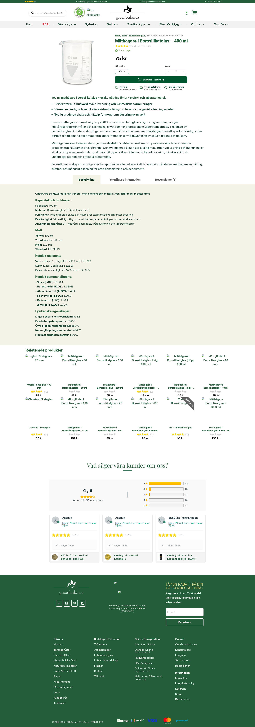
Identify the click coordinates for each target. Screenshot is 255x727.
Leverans (180, 688)
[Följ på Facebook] (59, 603)
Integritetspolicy (184, 683)
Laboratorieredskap (106, 660)
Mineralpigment (63, 687)
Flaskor (98, 666)
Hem (29, 24)
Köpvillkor (181, 678)
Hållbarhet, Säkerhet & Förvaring (148, 678)
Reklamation (182, 699)
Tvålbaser (60, 703)
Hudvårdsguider (144, 658)
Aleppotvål (60, 697)
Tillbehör (99, 676)
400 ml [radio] (122, 71)
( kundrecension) (142, 46)
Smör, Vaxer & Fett (65, 671)
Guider (196, 24)
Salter (57, 676)
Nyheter (91, 24)
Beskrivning (87, 179)
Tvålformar (100, 644)
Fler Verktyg (169, 24)
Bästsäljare (67, 24)
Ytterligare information (124, 179)
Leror (57, 692)
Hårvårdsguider (144, 663)
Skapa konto (182, 660)
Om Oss (220, 24)
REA (45, 24)
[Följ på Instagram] (67, 603)
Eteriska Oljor (62, 655)
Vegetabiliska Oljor (65, 660)
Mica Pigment (62, 682)
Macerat (58, 644)
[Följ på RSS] (82, 603)
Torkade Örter (62, 650)
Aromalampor (102, 650)
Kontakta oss (183, 650)
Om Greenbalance (186, 644)
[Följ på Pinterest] (74, 603)
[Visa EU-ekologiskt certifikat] (127, 597)
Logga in (180, 655)
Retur (178, 694)
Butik (111, 24)
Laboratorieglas (137, 35)
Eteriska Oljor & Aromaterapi (144, 651)
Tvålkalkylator (139, 24)
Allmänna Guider (145, 644)
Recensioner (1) (165, 179)
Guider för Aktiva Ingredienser (145, 670)
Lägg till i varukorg (153, 79)
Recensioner (182, 666)
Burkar (98, 671)
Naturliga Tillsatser (65, 666)
